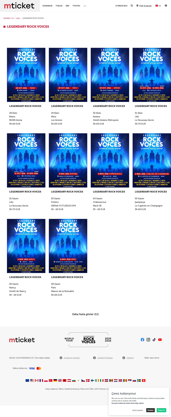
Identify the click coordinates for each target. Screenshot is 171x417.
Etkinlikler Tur (8, 18)
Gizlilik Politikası (105, 358)
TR (159, 6)
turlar (18, 18)
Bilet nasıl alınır (152, 358)
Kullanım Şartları (72, 358)
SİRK (67, 6)
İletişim (130, 358)
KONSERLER (47, 6)
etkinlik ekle (121, 6)
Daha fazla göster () (85, 314)
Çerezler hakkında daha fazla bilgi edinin (128, 403)
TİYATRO (76, 6)
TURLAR (59, 6)
